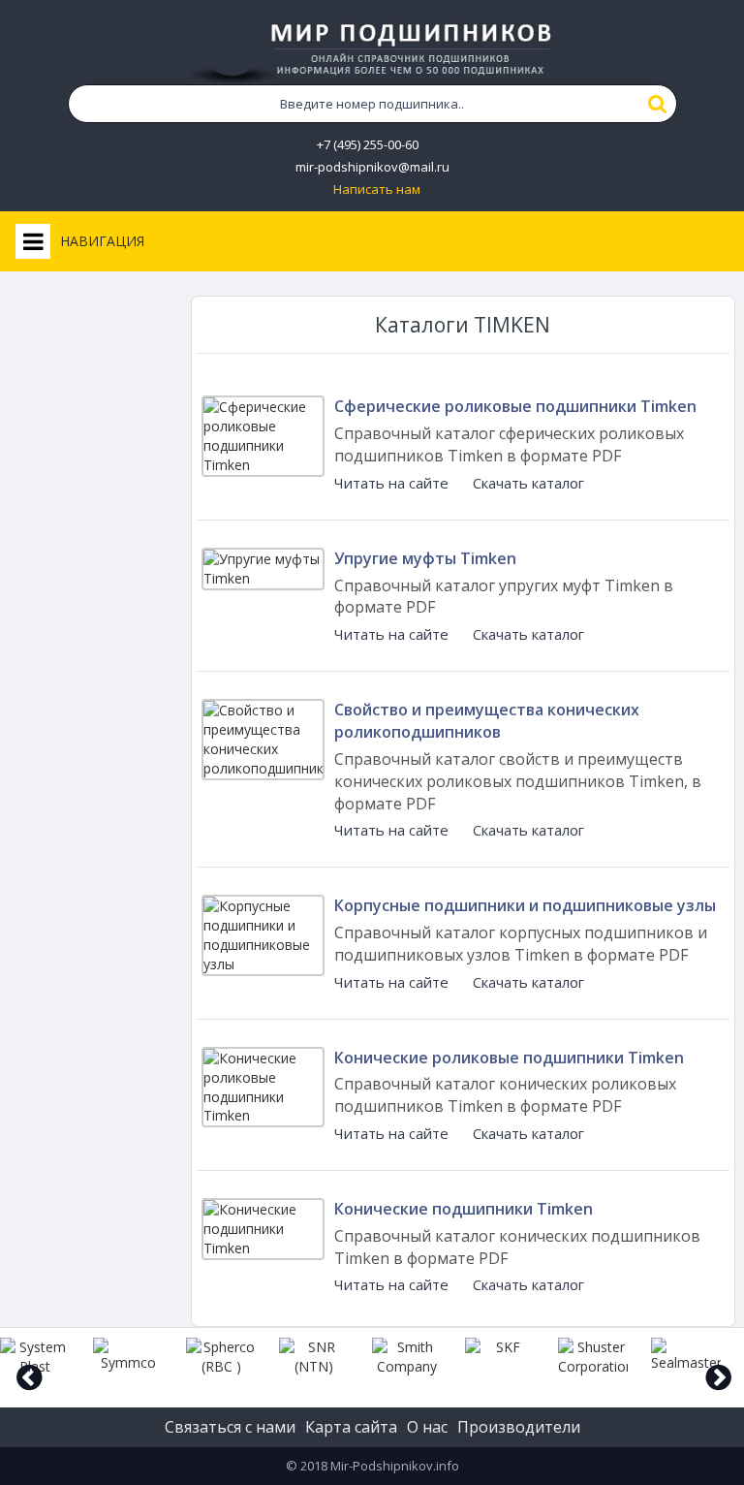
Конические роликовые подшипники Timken (509, 1057)
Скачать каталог (528, 482)
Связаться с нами (230, 1427)
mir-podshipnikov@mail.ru (372, 167)
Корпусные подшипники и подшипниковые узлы (525, 905)
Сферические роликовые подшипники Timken (515, 406)
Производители (518, 1427)
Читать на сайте (391, 482)
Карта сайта (351, 1427)
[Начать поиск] (657, 103)
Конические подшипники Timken (463, 1208)
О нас (427, 1427)
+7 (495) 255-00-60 (367, 145)
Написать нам (376, 189)
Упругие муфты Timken (425, 558)
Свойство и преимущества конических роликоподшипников (486, 720)
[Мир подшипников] (372, 49)
